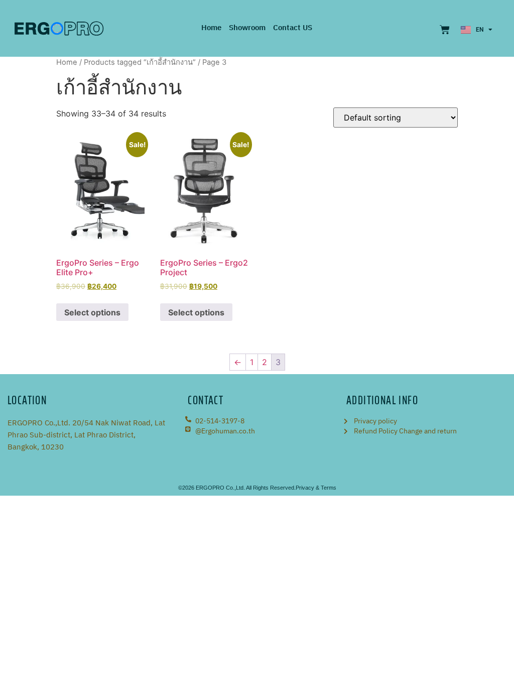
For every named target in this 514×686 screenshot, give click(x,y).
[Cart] (445, 30)
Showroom (247, 28)
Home (211, 28)
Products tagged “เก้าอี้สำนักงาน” (140, 62)
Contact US (292, 28)
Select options (92, 312)
